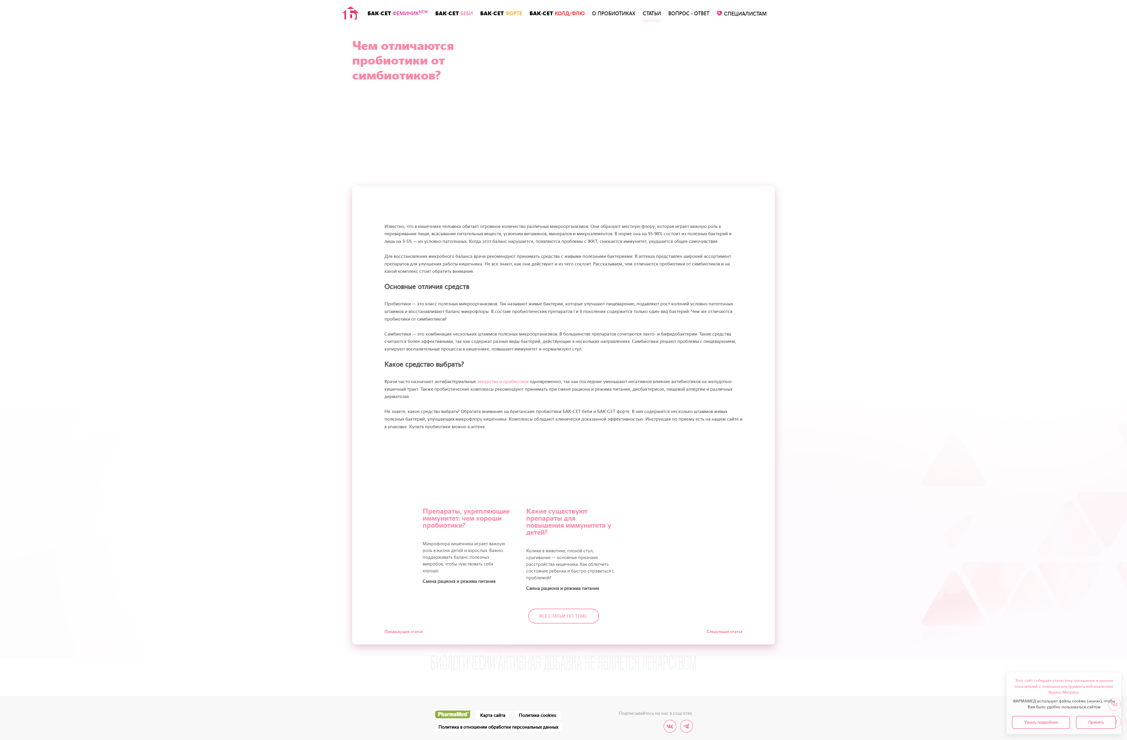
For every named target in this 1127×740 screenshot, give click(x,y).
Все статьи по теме (563, 616)
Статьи (652, 13)
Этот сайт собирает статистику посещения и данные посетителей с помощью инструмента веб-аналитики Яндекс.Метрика (1064, 686)
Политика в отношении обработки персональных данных (498, 727)
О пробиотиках (613, 13)
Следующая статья (725, 631)
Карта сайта (492, 715)
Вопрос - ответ (688, 13)
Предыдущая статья (403, 631)
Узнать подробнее (1041, 722)
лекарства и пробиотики (503, 382)
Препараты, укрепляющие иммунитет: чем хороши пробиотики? (466, 518)
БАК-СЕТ (397, 13)
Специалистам (745, 14)
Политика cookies (537, 715)
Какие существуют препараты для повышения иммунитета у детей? (568, 522)
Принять (1096, 722)
